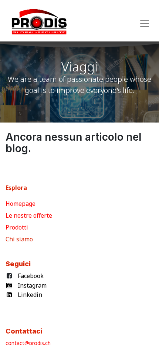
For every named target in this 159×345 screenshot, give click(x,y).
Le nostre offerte (30, 215)
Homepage (21, 204)
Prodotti (18, 227)
